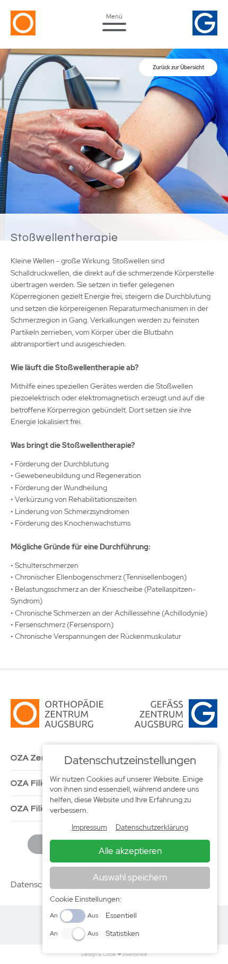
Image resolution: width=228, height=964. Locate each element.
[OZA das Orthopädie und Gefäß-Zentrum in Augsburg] (51, 32)
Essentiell (121, 915)
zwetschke (134, 954)
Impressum (89, 827)
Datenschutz (34, 884)
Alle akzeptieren (130, 851)
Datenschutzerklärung (152, 827)
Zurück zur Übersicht (178, 67)
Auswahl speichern (130, 877)
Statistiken (122, 933)
